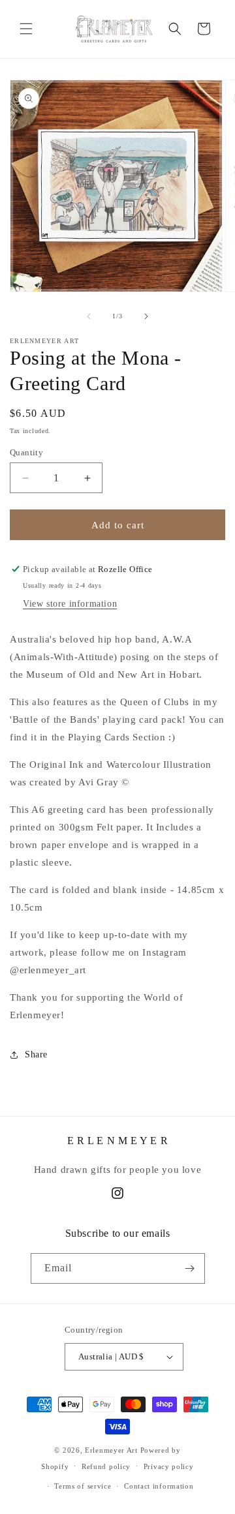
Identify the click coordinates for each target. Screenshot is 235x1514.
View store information (70, 604)
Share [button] (36, 1054)
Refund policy (106, 1466)
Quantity (26, 452)
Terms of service (82, 1486)
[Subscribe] (190, 1268)
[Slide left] (88, 316)
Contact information (158, 1486)
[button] (26, 28)
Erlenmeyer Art (111, 1450)
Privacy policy (169, 1466)
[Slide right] (146, 316)
